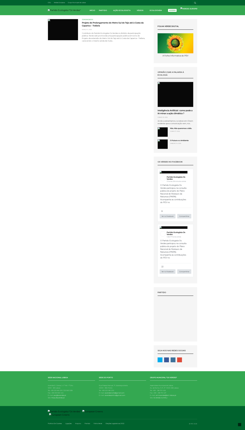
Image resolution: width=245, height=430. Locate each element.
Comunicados (87, 19)
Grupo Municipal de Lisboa (77, 2)
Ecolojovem (156, 10)
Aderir (172, 10)
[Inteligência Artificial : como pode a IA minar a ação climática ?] (175, 94)
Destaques (175, 315)
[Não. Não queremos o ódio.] (163, 132)
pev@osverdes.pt (60, 395)
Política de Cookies (55, 423)
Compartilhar (184, 216)
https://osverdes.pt (58, 398)
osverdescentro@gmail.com (115, 395)
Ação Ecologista (122, 10)
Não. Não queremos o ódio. (181, 128)
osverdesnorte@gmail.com (114, 393)
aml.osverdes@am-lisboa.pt (166, 395)
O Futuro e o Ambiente (179, 141)
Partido (103, 10)
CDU (49, 2)
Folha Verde (98, 423)
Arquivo (78, 423)
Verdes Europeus (59, 2)
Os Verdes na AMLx (160, 398)
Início (92, 10)
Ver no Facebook (168, 216)
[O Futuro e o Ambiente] (163, 144)
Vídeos (140, 10)
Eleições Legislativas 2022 (175, 319)
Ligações (68, 423)
